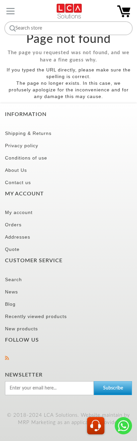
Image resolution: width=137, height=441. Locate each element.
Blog (10, 304)
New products (21, 328)
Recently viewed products (36, 316)
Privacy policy (21, 145)
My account (19, 212)
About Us (16, 170)
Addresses (17, 237)
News (11, 291)
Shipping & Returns (28, 133)
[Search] (11, 28)
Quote (12, 249)
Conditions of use (26, 158)
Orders (13, 224)
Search (13, 279)
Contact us (18, 182)
